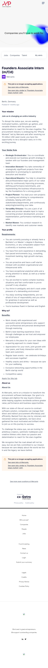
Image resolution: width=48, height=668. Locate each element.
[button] (43, 3)
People (24, 529)
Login (24, 558)
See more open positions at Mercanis (24, 481)
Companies (24, 524)
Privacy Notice (24, 582)
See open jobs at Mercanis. (18, 87)
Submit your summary (24, 562)
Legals (24, 572)
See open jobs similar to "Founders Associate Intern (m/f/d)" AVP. (25, 91)
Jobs (24, 534)
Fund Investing (24, 544)
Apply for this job (9, 378)
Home (24, 515)
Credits (24, 577)
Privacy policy (18, 503)
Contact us (24, 553)
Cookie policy (29, 503)
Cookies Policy (24, 586)
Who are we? (24, 520)
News (24, 548)
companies (15, 55)
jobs (6, 55)
